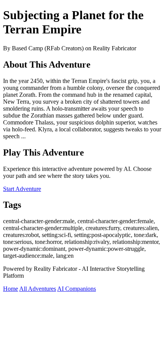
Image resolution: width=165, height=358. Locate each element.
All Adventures (37, 288)
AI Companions (76, 288)
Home (10, 288)
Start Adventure (22, 189)
